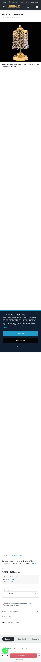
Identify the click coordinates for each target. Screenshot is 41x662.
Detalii (5, 327)
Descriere (8, 639)
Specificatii (22, 639)
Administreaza (20, 340)
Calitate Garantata (11, 611)
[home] (3, 17)
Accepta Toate (20, 334)
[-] (2, 656)
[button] (23, 655)
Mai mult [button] (34, 563)
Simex (12, 579)
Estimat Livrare (9, 617)
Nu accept (20, 347)
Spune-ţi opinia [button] (24, 555)
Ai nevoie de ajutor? (11, 623)
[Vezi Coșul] (37, 7)
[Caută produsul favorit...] (32, 7)
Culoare (6, 590)
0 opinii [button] (15, 555)
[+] (7, 656)
